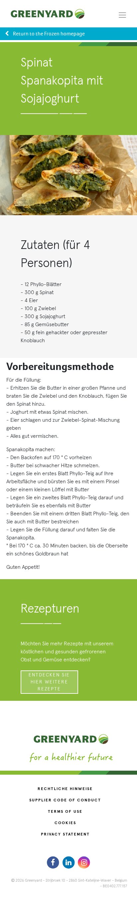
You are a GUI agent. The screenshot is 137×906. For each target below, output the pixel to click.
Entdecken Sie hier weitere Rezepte (49, 682)
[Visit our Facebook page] (54, 862)
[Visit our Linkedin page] (69, 862)
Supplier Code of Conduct (65, 800)
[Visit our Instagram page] (84, 862)
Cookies (65, 823)
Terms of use (65, 812)
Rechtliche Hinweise (65, 789)
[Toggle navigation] (122, 14)
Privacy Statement (65, 834)
